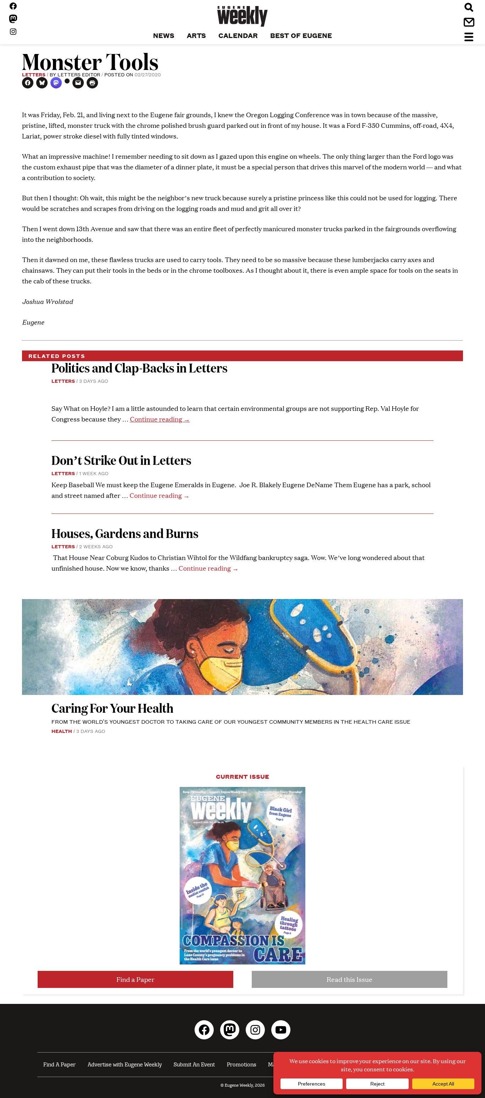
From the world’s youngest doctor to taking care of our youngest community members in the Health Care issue (230, 721)
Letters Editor (79, 74)
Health (61, 730)
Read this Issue (349, 979)
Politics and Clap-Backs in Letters (139, 367)
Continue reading (160, 418)
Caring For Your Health (112, 708)
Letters (33, 74)
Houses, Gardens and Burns (126, 533)
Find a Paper (135, 979)
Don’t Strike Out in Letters (121, 460)
